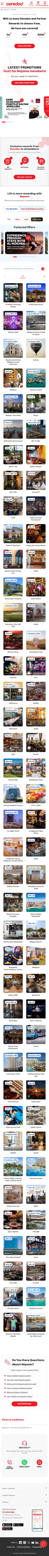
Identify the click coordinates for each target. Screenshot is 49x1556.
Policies (5, 1502)
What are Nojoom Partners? (17, 1392)
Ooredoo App (8, 1512)
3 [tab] (19, 256)
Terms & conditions (23, 1547)
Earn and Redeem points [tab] (32, 209)
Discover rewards (24, 177)
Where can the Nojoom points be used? (21, 1384)
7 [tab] (25, 256)
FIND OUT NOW (24, 1450)
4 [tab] (20, 256)
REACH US (9, 1465)
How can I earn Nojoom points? (19, 1380)
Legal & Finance (8, 1495)
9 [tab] (28, 256)
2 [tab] (17, 256)
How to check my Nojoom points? (19, 1388)
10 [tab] (29, 256)
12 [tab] (32, 256)
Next (44, 276)
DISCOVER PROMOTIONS (24, 83)
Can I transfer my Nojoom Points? (19, 1396)
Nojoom (6, 9)
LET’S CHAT (39, 1465)
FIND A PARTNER (24, 46)
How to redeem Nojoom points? (19, 1376)
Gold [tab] (26, 219)
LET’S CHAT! (24, 1465)
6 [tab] (23, 256)
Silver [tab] (17, 219)
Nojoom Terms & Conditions (16, 1427)
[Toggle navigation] (2, 4)
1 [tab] (15, 256)
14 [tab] (35, 256)
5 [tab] (22, 256)
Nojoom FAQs (24, 1404)
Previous (5, 276)
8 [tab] (26, 256)
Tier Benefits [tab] (12, 209)
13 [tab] (34, 256)
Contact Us (11, 1547)
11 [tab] (31, 256)
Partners (13, 9)
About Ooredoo (8, 1488)
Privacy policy (37, 1547)
